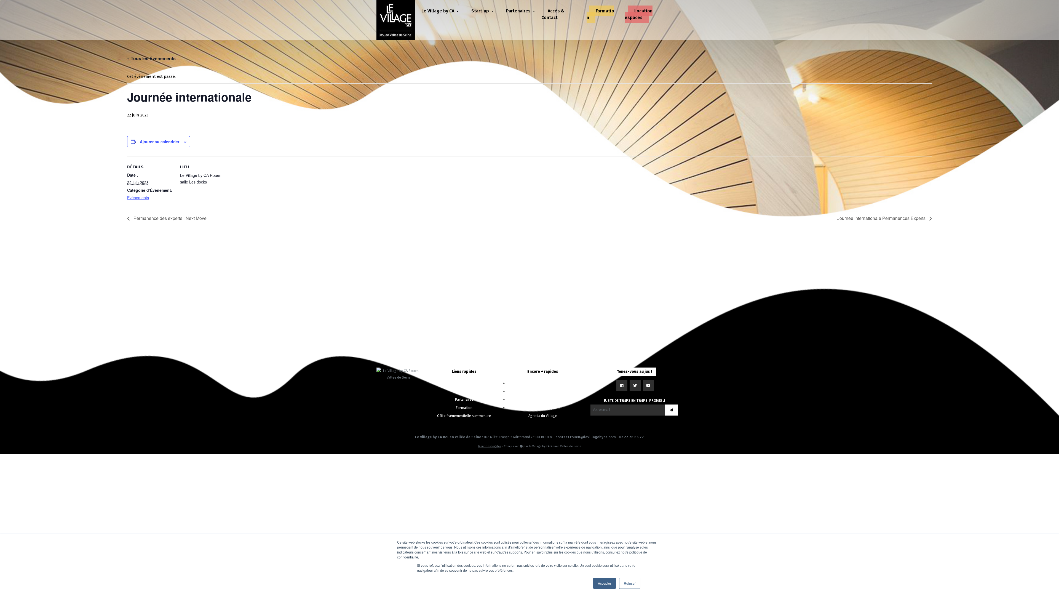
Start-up (464, 391)
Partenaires (464, 399)
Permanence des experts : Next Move (169, 218)
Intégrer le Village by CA (543, 391)
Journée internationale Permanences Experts (882, 218)
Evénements (138, 197)
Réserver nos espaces (542, 408)
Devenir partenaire (542, 399)
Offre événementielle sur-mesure (464, 416)
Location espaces (638, 14)
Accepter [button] (604, 583)
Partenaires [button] (519, 11)
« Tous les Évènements (151, 58)
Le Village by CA (464, 383)
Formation (600, 14)
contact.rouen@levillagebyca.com (585, 437)
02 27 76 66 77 (631, 437)
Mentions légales (489, 446)
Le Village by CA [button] (438, 11)
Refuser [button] (630, 583)
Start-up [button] (480, 11)
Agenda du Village (542, 416)
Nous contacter (542, 383)
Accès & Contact (552, 14)
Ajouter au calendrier (159, 141)
